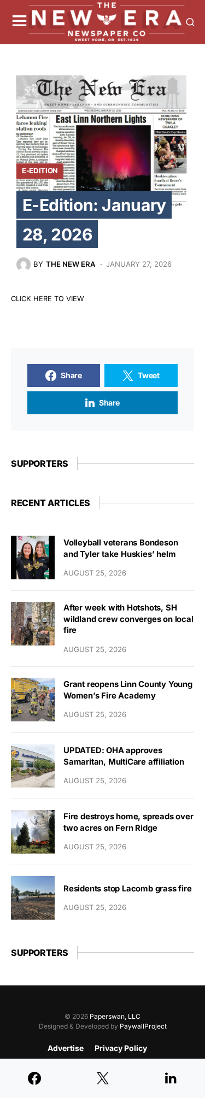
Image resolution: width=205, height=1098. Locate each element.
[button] (19, 22)
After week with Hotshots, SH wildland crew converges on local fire (128, 619)
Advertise (66, 1048)
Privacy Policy (121, 1048)
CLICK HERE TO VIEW (47, 299)
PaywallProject (143, 1026)
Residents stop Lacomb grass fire (127, 889)
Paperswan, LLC (115, 1016)
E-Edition (40, 170)
